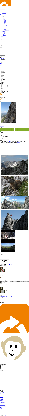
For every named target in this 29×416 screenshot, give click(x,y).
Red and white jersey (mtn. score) (3, 406)
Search (3, 18)
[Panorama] (14, 202)
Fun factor (2, 87)
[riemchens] (2, 269)
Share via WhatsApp (6, 296)
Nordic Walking (2, 396)
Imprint (5, 415)
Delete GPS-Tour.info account (5, 42)
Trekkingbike (5, 22)
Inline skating (5, 27)
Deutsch (1, 63)
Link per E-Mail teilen (10, 296)
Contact (3, 37)
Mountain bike (5, 20)
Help (1, 10)
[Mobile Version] (1, 131)
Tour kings (3, 34)
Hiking (4, 23)
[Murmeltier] (14, 186)
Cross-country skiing (5, 25)
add (0, 302)
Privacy (1, 408)
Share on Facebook (2, 296)
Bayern (3, 126)
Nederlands (1, 66)
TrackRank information (4, 12)
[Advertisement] (14, 149)
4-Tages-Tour (9, 141)
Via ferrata (1, 397)
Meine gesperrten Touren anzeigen (5, 91)
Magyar (1, 65)
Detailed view (10, 264)
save (3, 302)
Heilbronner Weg (18, 142)
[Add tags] (14, 301)
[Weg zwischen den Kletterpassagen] (14, 165)
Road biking (3, 32)
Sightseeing (5, 29)
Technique (2, 88)
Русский (1, 67)
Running (4, 26)
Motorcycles (3, 80)
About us (2, 36)
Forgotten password (4, 13)
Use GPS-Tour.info (4, 40)
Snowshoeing (5, 24)
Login (0, 14)
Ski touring (1, 398)
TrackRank (2, 84)
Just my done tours (3, 90)
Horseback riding (3, 79)
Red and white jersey (4, 35)
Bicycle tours (5, 21)
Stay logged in (2, 46)
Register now (1, 51)
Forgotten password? (2, 58)
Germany (1, 126)
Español (1, 64)
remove (2, 302)
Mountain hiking (3, 72)
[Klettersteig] (14, 220)
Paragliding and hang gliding (6, 30)
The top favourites (4, 19)
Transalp (3, 71)
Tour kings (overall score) (2, 405)
